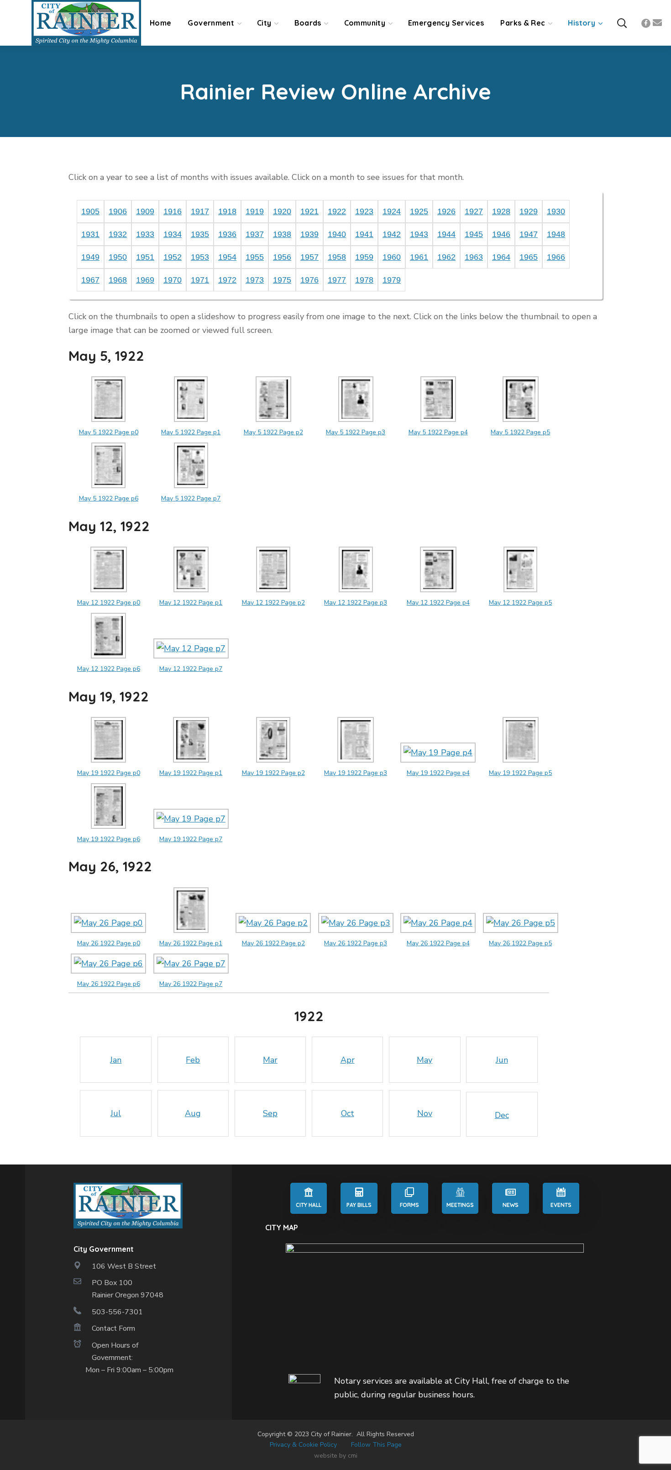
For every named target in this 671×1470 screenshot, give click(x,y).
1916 (172, 211)
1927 (474, 211)
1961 (419, 257)
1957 (309, 257)
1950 (118, 257)
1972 (227, 280)
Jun (502, 1059)
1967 (90, 280)
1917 (200, 211)
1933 (145, 234)
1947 (528, 234)
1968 (118, 280)
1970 (172, 280)
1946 (501, 234)
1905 (90, 211)
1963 (474, 257)
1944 (446, 234)
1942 (392, 234)
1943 (419, 234)
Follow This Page (376, 1444)
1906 (118, 211)
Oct (347, 1113)
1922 (337, 211)
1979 (392, 280)
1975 (282, 280)
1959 (364, 257)
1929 (528, 211)
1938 (282, 234)
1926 (446, 211)
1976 (309, 280)
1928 (501, 211)
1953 (200, 257)
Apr (348, 1059)
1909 (145, 211)
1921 (309, 211)
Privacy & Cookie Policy (303, 1444)
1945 (474, 234)
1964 (501, 257)
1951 (145, 257)
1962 (446, 257)
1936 (227, 234)
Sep (270, 1113)
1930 (556, 211)
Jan (115, 1059)
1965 (528, 257)
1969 (145, 280)
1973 (255, 280)
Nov (424, 1113)
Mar (270, 1059)
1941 (364, 234)
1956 (282, 257)
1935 (200, 234)
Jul (115, 1113)
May (424, 1059)
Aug (193, 1113)
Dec (502, 1115)
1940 (337, 234)
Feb (193, 1059)
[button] (621, 23)
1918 (227, 211)
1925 (419, 211)
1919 (255, 211)
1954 (227, 257)
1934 (172, 234)
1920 (282, 211)
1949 (90, 257)
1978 (364, 280)
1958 (337, 257)
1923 (364, 211)
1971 (200, 280)
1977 (337, 280)
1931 (90, 234)
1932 (118, 234)
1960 (392, 257)
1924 (392, 211)
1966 (556, 257)
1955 (255, 257)
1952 (172, 257)
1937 (255, 234)
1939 (309, 234)
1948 (556, 234)
